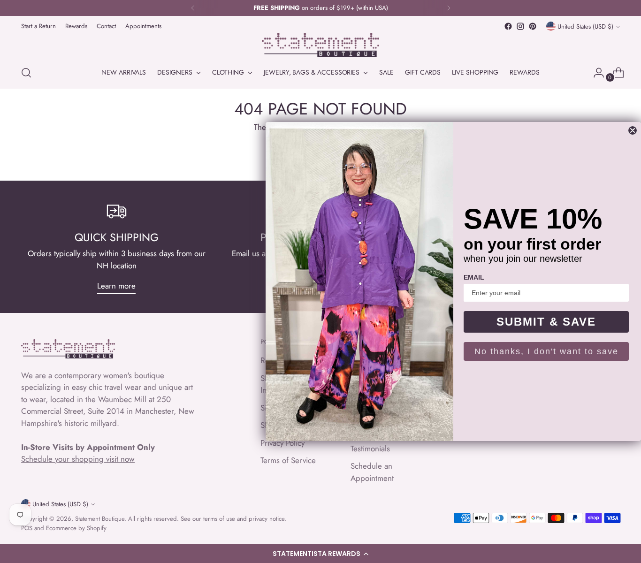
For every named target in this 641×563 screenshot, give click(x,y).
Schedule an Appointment (372, 472)
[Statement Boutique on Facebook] (508, 26)
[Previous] (193, 8)
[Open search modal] (26, 72)
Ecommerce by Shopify (76, 528)
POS (26, 528)
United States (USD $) (585, 26)
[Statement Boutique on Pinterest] (532, 26)
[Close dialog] (632, 130)
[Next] (448, 8)
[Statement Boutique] (320, 45)
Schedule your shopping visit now (78, 458)
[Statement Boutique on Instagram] (520, 26)
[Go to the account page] (595, 72)
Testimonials (370, 448)
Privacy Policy (282, 443)
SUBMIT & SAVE (546, 321)
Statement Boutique (99, 518)
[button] (320, 553)
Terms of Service (288, 460)
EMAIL (474, 277)
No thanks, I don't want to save (546, 351)
